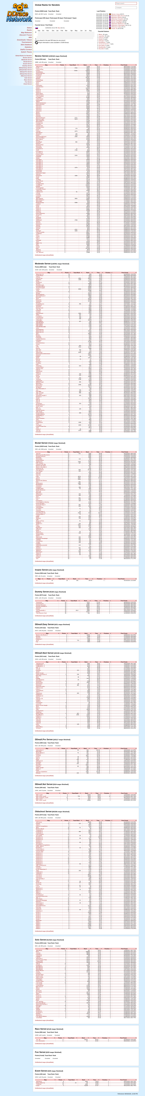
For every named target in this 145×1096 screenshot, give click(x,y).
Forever (38, 766)
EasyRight (119, 22)
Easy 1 (38, 140)
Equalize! (38, 765)
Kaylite (38, 186)
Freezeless (39, 500)
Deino (38, 135)
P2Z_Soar (39, 394)
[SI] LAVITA (39, 325)
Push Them (39, 406)
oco (37, 390)
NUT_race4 (39, 799)
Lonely (38, 193)
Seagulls (38, 217)
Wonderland (39, 313)
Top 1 (37, 237)
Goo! (37, 82)
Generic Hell (39, 851)
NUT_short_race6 (41, 796)
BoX (37, 677)
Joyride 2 (38, 954)
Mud (59, 28)
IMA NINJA (39, 950)
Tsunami (38, 76)
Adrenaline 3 (39, 750)
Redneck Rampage (41, 900)
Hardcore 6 (39, 858)
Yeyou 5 (38, 553)
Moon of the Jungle (41, 705)
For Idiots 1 (39, 151)
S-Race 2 (38, 717)
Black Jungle (40, 673)
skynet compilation (41, 771)
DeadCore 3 (39, 839)
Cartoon (38, 81)
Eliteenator (39, 494)
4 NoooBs (39, 320)
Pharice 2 (38, 396)
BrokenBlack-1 (40, 752)
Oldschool (115, 19)
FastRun (38, 363)
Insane (113, 28)
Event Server (28, 84)
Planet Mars (39, 93)
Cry (37, 345)
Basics (38, 113)
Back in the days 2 (41, 467)
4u (116, 28)
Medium (38, 518)
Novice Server (27, 57)
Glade (38, 158)
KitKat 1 (38, 701)
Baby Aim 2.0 (121, 15)
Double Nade (40, 974)
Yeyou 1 (38, 429)
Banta (38, 112)
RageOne (38, 712)
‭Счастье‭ (101, 37)
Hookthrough (40, 285)
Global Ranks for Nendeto (23, 55)
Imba (119, 27)
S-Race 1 (38, 716)
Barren (38, 479)
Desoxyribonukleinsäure (43, 353)
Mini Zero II (39, 986)
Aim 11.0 (38, 472)
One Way (38, 391)
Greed (38, 609)
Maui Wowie (39, 198)
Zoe (37, 558)
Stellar (38, 611)
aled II (38, 477)
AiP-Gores (39, 822)
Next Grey (39, 386)
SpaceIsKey (39, 962)
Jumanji (38, 374)
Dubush (38, 355)
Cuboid (38, 131)
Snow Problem (40, 418)
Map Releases (26, 32)
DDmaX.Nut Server (26, 74)
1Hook (38, 963)
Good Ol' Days (40, 503)
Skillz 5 (38, 927)
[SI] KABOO (39, 324)
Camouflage (39, 80)
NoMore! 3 (39, 523)
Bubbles (38, 336)
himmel (38, 866)
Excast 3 (38, 361)
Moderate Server (26, 59)
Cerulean (38, 487)
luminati (38, 379)
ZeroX (38, 247)
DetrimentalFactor (41, 136)
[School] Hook (40, 104)
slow (37, 724)
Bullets (38, 78)
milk (37, 519)
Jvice (37, 290)
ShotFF (38, 1007)
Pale (37, 709)
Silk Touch (39, 411)
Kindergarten (40, 187)
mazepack (39, 955)
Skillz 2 (38, 923)
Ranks (29, 30)
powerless (39, 403)
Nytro (37, 993)
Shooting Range (40, 1003)
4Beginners (39, 66)
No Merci (38, 387)
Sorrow (38, 228)
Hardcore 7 (39, 859)
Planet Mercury (40, 213)
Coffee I (38, 341)
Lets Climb (39, 984)
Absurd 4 (38, 109)
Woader (38, 773)
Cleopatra (39, 316)
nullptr (38, 526)
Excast (38, 360)
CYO (37, 347)
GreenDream (39, 690)
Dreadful (38, 762)
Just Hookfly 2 (40, 878)
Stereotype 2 (121, 25)
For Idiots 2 (39, 152)
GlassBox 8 (39, 169)
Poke (37, 770)
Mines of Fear (40, 521)
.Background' (40, 663)
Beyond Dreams (40, 117)
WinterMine (39, 727)
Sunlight (38, 230)
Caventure (39, 602)
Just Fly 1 (39, 874)
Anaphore (39, 965)
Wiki (30, 37)
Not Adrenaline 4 (41, 388)
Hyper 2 (38, 372)
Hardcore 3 (39, 854)
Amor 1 (38, 824)
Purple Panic (39, 710)
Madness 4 (39, 889)
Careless (38, 124)
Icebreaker (39, 85)
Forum (29, 35)
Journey (38, 510)
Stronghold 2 (40, 469)
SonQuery (39, 1011)
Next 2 (38, 708)
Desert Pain (39, 682)
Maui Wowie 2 (40, 200)
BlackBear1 (39, 966)
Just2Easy (39, 185)
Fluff (37, 150)
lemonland (39, 702)
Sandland (39, 305)
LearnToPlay (39, 69)
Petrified (38, 212)
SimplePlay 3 (39, 415)
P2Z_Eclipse (39, 463)
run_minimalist (40, 1041)
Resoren (38, 409)
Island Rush (39, 181)
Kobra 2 (38, 89)
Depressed (39, 352)
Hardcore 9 (39, 862)
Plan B (38, 400)
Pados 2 (38, 209)
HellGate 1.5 (39, 696)
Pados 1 (38, 208)
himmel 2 (38, 868)
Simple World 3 (40, 414)
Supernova (39, 461)
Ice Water (38, 97)
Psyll (37, 216)
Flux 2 (38, 498)
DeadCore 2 (39, 838)
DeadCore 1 (39, 837)
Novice (114, 14)
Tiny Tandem (40, 96)
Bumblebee (39, 484)
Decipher (38, 134)
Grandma (38, 506)
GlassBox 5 (39, 165)
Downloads (21, 40)
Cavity (38, 972)
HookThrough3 (40, 287)
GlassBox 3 (39, 162)
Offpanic (38, 529)
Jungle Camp (40, 183)
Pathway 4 (39, 639)
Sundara (38, 306)
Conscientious (40, 343)
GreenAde (39, 171)
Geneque (38, 155)
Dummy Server (27, 65)
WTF (37, 244)
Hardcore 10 (39, 468)
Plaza (37, 530)
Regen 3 (38, 531)
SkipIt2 (38, 1009)
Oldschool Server (26, 76)
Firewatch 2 (119, 20)
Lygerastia (39, 380)
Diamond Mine (40, 138)
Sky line (38, 718)
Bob (37, 333)
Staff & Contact (26, 49)
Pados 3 (38, 210)
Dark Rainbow (40, 679)
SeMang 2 (39, 220)
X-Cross (38, 728)
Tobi (37, 423)
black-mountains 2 (41, 674)
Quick (38, 998)
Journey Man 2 (40, 511)
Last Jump (39, 982)
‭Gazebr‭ (101, 39)
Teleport (38, 251)
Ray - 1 (38, 897)
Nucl (37, 525)
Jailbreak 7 (39, 873)
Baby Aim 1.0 (40, 274)
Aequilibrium (39, 329)
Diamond (38, 685)
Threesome (39, 541)
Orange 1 (38, 893)
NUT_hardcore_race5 (42, 797)
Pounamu (39, 214)
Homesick (39, 175)
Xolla (37, 245)
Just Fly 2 (39, 876)
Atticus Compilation (42, 826)
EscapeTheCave (40, 456)
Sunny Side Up (40, 73)
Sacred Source (40, 410)
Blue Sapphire (40, 120)
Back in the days (41, 465)
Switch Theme (26, 52)
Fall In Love (39, 687)
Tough (38, 542)
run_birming (39, 1001)
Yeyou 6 (38, 554)
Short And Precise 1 (41, 1004)
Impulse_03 (39, 698)
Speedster (39, 1015)
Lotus (38, 515)
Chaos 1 (38, 754)
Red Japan (39, 899)
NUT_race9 (39, 795)
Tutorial (38, 77)
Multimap (38, 920)
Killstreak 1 (39, 958)
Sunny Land (39, 308)
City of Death (40, 834)
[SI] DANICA (39, 321)
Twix (37, 427)
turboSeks (39, 1017)
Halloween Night (41, 173)
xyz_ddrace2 (39, 252)
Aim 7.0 (38, 475)
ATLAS (38, 669)
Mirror (38, 988)
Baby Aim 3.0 (40, 332)
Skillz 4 (38, 925)
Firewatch (39, 147)
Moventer (39, 990)
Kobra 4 (38, 92)
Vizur (37, 241)
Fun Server (28, 82)
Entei (37, 357)
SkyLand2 (39, 537)
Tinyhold (38, 1084)
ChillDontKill (39, 488)
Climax (38, 277)
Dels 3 (38, 758)
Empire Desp (39, 144)
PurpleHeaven (40, 304)
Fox (37, 499)
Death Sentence (40, 490)
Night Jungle (40, 767)
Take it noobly (40, 232)
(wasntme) (39, 100)
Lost (37, 885)
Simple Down (40, 534)
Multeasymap (40, 202)
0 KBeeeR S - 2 (40, 666)
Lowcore (38, 195)
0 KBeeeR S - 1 (40, 665)
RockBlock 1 (39, 714)
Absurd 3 (38, 108)
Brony (38, 334)
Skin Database (26, 45)
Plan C (38, 402)
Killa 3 (38, 880)
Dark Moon (39, 132)
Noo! (37, 298)
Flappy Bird (39, 961)
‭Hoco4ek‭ (101, 48)
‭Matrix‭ (100, 34)
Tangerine (39, 74)
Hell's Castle (39, 977)
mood (37, 989)
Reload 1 (38, 901)
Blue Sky (38, 675)
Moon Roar (39, 384)
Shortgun (39, 1005)
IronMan (38, 179)
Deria (37, 759)
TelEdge (38, 539)
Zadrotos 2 (39, 911)
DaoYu (38, 348)
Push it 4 (38, 997)
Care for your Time (41, 959)
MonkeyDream (40, 294)
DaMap (38, 678)
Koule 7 (38, 919)
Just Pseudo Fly (40, 512)
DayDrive (38, 279)
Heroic (38, 697)
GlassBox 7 (39, 167)
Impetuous (39, 978)
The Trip (38, 309)
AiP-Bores (39, 1081)
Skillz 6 (38, 928)
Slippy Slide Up (40, 1082)
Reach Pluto (39, 713)
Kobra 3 (38, 90)
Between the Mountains (43, 455)
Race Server (28, 80)
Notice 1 (38, 769)
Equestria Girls (40, 686)
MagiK (38, 197)
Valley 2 (38, 546)
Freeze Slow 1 (40, 849)
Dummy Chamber (41, 605)
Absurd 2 (38, 107)
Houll (37, 177)
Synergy (38, 907)
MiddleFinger (40, 382)
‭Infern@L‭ (101, 40)
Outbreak (38, 301)
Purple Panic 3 (40, 404)
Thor (37, 235)
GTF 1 (38, 692)
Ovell (37, 206)
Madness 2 (121, 23)
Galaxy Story (39, 367)
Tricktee (38, 310)
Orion (37, 205)
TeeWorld (39, 233)
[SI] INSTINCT (40, 322)
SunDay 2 (39, 421)
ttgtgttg (38, 543)
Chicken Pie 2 (40, 127)
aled (37, 476)
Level (37, 378)
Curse (38, 756)
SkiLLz (38, 417)
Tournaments (27, 42)
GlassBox (39, 159)
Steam (29, 40)
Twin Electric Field (41, 613)
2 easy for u (39, 318)
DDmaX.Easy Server (25, 67)
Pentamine (39, 459)
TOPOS (38, 957)
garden (38, 283)
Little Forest (39, 99)
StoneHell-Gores (41, 905)
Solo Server (28, 78)
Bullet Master (40, 970)
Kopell (38, 376)
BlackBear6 (39, 969)
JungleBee (39, 980)
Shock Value (39, 533)
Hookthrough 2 (40, 286)
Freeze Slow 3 (40, 850)
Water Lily (39, 243)
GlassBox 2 (39, 160)
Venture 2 (39, 549)
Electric (38, 143)
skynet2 (38, 721)
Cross (38, 344)
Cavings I (39, 340)
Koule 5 (38, 917)
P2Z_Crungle (40, 392)
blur (37, 481)
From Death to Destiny (42, 502)
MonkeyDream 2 (40, 295)
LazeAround (39, 317)
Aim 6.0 (38, 473)
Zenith (38, 557)
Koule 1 (38, 912)
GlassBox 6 (39, 166)
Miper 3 (38, 890)
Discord (23, 35)
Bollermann (39, 483)
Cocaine (38, 755)
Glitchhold (39, 371)
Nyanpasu (39, 527)
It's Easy (38, 182)
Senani (38, 221)
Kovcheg (38, 884)
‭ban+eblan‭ (102, 45)
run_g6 (38, 1039)
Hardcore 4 (39, 855)
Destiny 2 (39, 842)
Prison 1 (38, 994)
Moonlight (39, 201)
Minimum (38, 383)
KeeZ (37, 375)
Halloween (39, 693)
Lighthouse (39, 191)
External (38, 495)
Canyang (38, 337)
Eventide (38, 146)
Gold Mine (39, 170)
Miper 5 (38, 892)
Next (37, 706)
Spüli (37, 229)
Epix (37, 248)
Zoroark (38, 431)
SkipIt (37, 1008)
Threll (37, 236)
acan (37, 328)
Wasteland (39, 552)
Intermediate (39, 507)
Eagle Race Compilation (43, 845)
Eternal (38, 359)
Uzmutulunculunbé (41, 545)
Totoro (38, 725)
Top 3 (37, 239)
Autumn (38, 670)
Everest (38, 637)
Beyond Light (40, 119)
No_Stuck (39, 992)
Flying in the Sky (41, 464)
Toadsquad (39, 422)
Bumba (38, 636)
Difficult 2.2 (39, 761)
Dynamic (38, 492)
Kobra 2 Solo (40, 981)
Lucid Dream (39, 985)
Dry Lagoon (39, 139)
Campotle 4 (39, 833)
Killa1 (37, 881)
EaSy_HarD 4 (39, 846)
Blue (37, 827)
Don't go (38, 491)
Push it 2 (38, 996)
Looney (38, 194)
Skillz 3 (38, 924)
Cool (37, 130)
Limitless (38, 291)
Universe (38, 908)
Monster (38, 297)
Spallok (38, 1013)
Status (29, 28)
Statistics (28, 47)
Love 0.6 (38, 704)
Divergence (39, 843)
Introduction (39, 86)
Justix (38, 289)
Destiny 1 (39, 841)
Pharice (120, 17)
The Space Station (41, 1016)
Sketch (38, 225)
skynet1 (38, 720)
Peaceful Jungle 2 (41, 395)
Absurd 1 (38, 105)
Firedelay (38, 365)
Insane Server (27, 63)
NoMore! (38, 522)
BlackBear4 (39, 968)
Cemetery (39, 486)
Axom (37, 671)
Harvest (38, 174)
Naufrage (38, 457)
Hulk (37, 178)
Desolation (39, 683)
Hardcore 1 (39, 853)
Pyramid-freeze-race (41, 896)
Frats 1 (38, 689)
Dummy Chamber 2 (41, 606)
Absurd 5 (38, 111)
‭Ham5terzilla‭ (102, 47)
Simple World (40, 413)
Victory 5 (38, 909)
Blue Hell (38, 751)
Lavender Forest (41, 189)
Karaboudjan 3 (40, 514)
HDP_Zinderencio (41, 865)
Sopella (38, 226)
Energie (38, 763)
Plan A (38, 399)
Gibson (38, 369)
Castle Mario (39, 275)
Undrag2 (38, 240)
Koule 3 (38, 915)
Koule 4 (38, 916)
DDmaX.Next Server (25, 70)
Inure (37, 68)
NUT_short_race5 (41, 800)
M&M (37, 516)
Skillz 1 (38, 921)
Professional (39, 894)
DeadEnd (38, 681)
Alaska (38, 823)
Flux (37, 496)
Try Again (39, 425)
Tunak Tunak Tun (41, 426)
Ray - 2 (38, 407)
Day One (38, 349)
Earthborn (39, 282)
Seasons (38, 218)
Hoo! (37, 84)
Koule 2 (38, 913)
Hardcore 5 (39, 857)
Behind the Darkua (41, 480)
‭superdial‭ (101, 36)
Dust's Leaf (39, 976)
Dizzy (37, 281)
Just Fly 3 (39, 877)
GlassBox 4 (39, 163)
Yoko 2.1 (38, 556)
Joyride (38, 953)
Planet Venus (40, 95)
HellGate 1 (39, 694)
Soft (37, 419)
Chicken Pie (39, 125)
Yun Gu (38, 430)
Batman (38, 115)
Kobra (38, 88)
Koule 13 (38, 882)
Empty (38, 356)
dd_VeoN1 (39, 835)
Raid (37, 1000)
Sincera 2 (38, 224)
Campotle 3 (39, 831)
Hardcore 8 (39, 861)
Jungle (38, 700)
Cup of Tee (39, 278)
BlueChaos (39, 121)
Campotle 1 (39, 830)
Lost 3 (38, 886)
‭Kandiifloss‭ (102, 42)
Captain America (40, 339)
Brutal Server (27, 61)
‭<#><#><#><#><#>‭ (104, 44)
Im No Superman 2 (41, 869)
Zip (37, 641)
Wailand (38, 550)
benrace (38, 116)
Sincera (38, 222)
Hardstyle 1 (39, 864)
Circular (38, 128)
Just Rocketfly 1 (40, 610)
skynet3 (38, 722)
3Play (37, 314)
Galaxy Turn (39, 368)
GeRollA (38, 156)
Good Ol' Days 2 (40, 504)
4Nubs (38, 101)
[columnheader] (46, 65)
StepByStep (39, 72)
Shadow (38, 249)
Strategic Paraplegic (42, 538)
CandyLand (39, 123)
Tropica (38, 312)
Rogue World (40, 460)
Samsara (38, 607)
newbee (38, 204)
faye (37, 364)
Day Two (38, 351)
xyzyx (37, 1085)
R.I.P (37, 640)
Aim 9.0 (38, 453)
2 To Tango (39, 471)
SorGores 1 (39, 1012)
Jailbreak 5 (39, 872)
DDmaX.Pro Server (26, 72)
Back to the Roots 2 (41, 635)
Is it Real (38, 508)
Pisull (37, 398)
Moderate (114, 15)
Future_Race (39, 154)
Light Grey (39, 190)
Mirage (38, 293)
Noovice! (38, 299)
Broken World (40, 829)
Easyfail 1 (121, 19)
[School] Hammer (41, 103)
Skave (38, 535)
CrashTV (38, 973)
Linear (118, 14)
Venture (38, 547)
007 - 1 (38, 667)
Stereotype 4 (39, 904)
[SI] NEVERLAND (41, 326)
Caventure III (39, 603)
